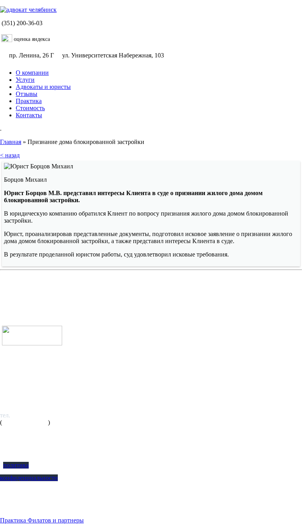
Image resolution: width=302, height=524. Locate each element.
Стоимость (30, 108)
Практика (29, 101)
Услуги (25, 79)
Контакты (29, 115)
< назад (10, 155)
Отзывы (26, 93)
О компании (32, 72)
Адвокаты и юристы (43, 86)
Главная (10, 141)
